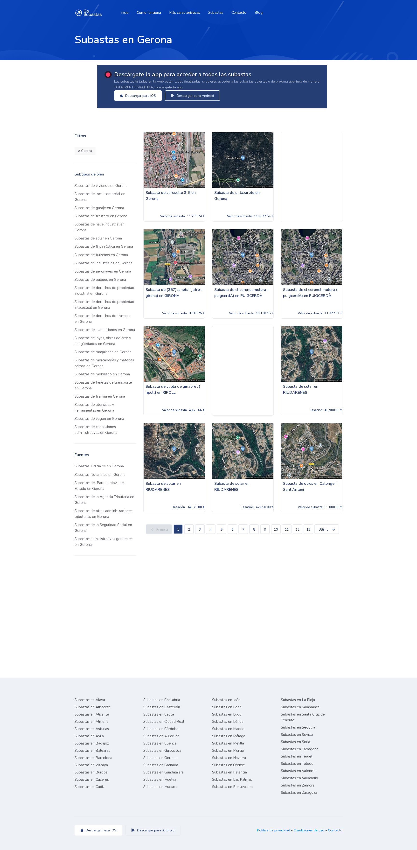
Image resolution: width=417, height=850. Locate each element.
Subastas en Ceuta (158, 714)
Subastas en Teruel (296, 756)
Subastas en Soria (295, 741)
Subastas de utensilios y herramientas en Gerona (94, 407)
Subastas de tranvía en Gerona (100, 396)
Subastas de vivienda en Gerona (101, 185)
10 (276, 529)
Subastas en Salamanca (300, 707)
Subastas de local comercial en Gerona (100, 196)
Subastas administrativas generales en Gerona (103, 541)
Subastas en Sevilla (297, 734)
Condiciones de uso (309, 830)
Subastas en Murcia (228, 750)
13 (308, 529)
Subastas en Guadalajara (163, 772)
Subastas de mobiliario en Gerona (102, 374)
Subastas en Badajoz (92, 743)
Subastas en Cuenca (159, 743)
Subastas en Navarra (229, 757)
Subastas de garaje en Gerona (99, 207)
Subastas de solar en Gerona (98, 238)
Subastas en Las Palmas (232, 779)
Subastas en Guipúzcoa (162, 750)
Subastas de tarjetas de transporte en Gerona (103, 385)
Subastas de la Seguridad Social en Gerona (103, 527)
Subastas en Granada (160, 765)
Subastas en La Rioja (298, 699)
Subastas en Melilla (228, 743)
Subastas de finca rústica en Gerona (104, 246)
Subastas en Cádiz (89, 786)
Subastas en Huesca (160, 786)
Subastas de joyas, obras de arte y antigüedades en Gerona (103, 341)
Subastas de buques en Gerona (100, 279)
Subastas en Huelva (159, 779)
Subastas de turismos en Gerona (101, 255)
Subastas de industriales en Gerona (103, 263)
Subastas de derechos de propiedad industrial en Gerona (104, 290)
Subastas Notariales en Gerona (100, 474)
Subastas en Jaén (226, 699)
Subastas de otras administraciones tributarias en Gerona (103, 513)
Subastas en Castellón (161, 707)
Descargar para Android (195, 95)
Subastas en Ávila (89, 736)
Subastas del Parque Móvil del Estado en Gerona (100, 485)
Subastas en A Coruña (161, 736)
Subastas (215, 12)
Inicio (124, 12)
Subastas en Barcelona (93, 757)
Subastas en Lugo (227, 714)
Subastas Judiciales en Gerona (99, 466)
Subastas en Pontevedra (232, 786)
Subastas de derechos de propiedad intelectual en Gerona (104, 304)
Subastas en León (227, 707)
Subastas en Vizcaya (91, 765)
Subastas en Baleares (92, 750)
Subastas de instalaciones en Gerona (105, 329)
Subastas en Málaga (228, 736)
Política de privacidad (273, 830)
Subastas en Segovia (298, 727)
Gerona (86, 151)
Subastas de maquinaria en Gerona (103, 352)
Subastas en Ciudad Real (163, 721)
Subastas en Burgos (91, 772)
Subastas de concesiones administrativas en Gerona (96, 429)
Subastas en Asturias (92, 728)
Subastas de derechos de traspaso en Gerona (103, 318)
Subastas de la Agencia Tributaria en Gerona (104, 499)
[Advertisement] (311, 177)
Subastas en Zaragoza (299, 792)
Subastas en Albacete (93, 707)
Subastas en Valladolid (299, 778)
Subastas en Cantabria (161, 699)
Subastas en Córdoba (160, 728)
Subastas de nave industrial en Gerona (100, 227)
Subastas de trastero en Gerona (101, 216)
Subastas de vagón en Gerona (99, 418)
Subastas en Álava (90, 699)
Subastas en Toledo (297, 763)
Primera (162, 529)
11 (287, 529)
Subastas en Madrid (228, 728)
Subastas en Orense (228, 765)
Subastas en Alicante (92, 714)
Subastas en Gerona (159, 757)
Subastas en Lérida (227, 721)
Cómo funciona (149, 12)
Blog (259, 12)
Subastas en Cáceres (92, 779)
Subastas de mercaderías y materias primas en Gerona (104, 363)
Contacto (238, 12)
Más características (184, 12)
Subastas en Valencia (298, 770)
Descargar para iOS (140, 95)
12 (297, 529)
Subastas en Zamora (297, 785)
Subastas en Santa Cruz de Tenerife (303, 717)
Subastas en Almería (91, 721)
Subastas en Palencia (229, 772)
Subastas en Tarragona (299, 749)
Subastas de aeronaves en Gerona (103, 271)
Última (323, 529)
